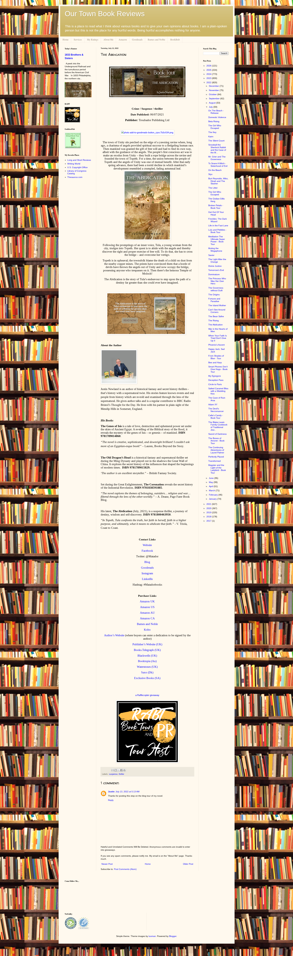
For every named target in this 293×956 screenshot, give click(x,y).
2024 (209, 74)
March (212, 490)
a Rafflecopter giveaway (147, 695)
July (211, 107)
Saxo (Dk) (147, 672)
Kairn (210, 136)
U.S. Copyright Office (77, 167)
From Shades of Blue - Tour (216, 357)
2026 (209, 65)
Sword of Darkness (217, 434)
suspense (113, 774)
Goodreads (137, 39)
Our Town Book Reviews (105, 14)
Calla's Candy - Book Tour (215, 416)
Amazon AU (147, 612)
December (214, 86)
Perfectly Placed (216, 456)
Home (66, 39)
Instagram (147, 573)
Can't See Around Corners (216, 310)
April (211, 486)
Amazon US (147, 607)
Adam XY (212, 404)
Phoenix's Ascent (216, 345)
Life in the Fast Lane (218, 225)
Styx (210, 174)
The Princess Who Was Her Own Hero (217, 281)
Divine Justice (215, 266)
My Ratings (92, 39)
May (211, 482)
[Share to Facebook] (121, 770)
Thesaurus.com (74, 177)
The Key (212, 132)
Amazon (123, 39)
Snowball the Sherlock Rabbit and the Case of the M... (217, 149)
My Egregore (214, 376)
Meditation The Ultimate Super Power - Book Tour (216, 240)
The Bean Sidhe (216, 316)
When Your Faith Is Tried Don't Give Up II (217, 338)
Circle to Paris (215, 384)
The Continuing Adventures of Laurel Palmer (216, 450)
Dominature (214, 274)
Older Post (188, 864)
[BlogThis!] (115, 770)
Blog (147, 562)
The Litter (213, 188)
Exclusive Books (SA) (147, 678)
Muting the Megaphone (215, 249)
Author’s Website (114, 635)
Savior (211, 255)
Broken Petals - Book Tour (215, 206)
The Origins (214, 294)
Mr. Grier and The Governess (217, 157)
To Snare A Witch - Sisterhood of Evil (217, 164)
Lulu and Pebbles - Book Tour (217, 231)
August (212, 103)
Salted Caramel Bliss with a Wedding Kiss (218, 391)
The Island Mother (217, 305)
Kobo (147, 629)
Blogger (172, 936)
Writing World (73, 163)
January (213, 499)
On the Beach (215, 170)
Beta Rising (213, 121)
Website (147, 545)
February (213, 494)
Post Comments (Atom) (125, 869)
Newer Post (107, 864)
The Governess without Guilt (215, 289)
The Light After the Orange (217, 260)
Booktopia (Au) (147, 661)
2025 (209, 70)
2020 (209, 508)
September (214, 98)
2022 (209, 82)
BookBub (175, 39)
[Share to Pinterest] (124, 770)
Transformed (214, 461)
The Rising (213, 320)
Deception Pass (215, 380)
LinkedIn (147, 579)
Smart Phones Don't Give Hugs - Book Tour (218, 369)
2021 (209, 504)
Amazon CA (147, 618)
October (213, 94)
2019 (209, 512)
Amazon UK (147, 601)
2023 (209, 78)
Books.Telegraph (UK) (147, 650)
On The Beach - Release (216, 111)
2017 (209, 521)
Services (78, 39)
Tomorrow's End (216, 270)
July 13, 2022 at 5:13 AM (127, 791)
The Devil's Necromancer (216, 409)
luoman (152, 936)
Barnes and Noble (156, 39)
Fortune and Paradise (214, 299)
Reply (111, 800)
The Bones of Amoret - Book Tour (216, 441)
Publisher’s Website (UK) (147, 644)
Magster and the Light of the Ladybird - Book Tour (217, 469)
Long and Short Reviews (79, 160)
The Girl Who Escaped (214, 126)
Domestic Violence (217, 117)
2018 (209, 516)
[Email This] (112, 770)
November (214, 90)
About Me (108, 39)
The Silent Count (216, 140)
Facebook (147, 550)
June (211, 478)
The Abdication (215, 324)
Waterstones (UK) (147, 666)
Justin (111, 791)
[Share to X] (118, 770)
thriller (121, 774)
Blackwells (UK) (147, 655)
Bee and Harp (215, 362)
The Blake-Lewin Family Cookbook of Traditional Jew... (217, 426)
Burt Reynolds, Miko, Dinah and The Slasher (218, 181)
